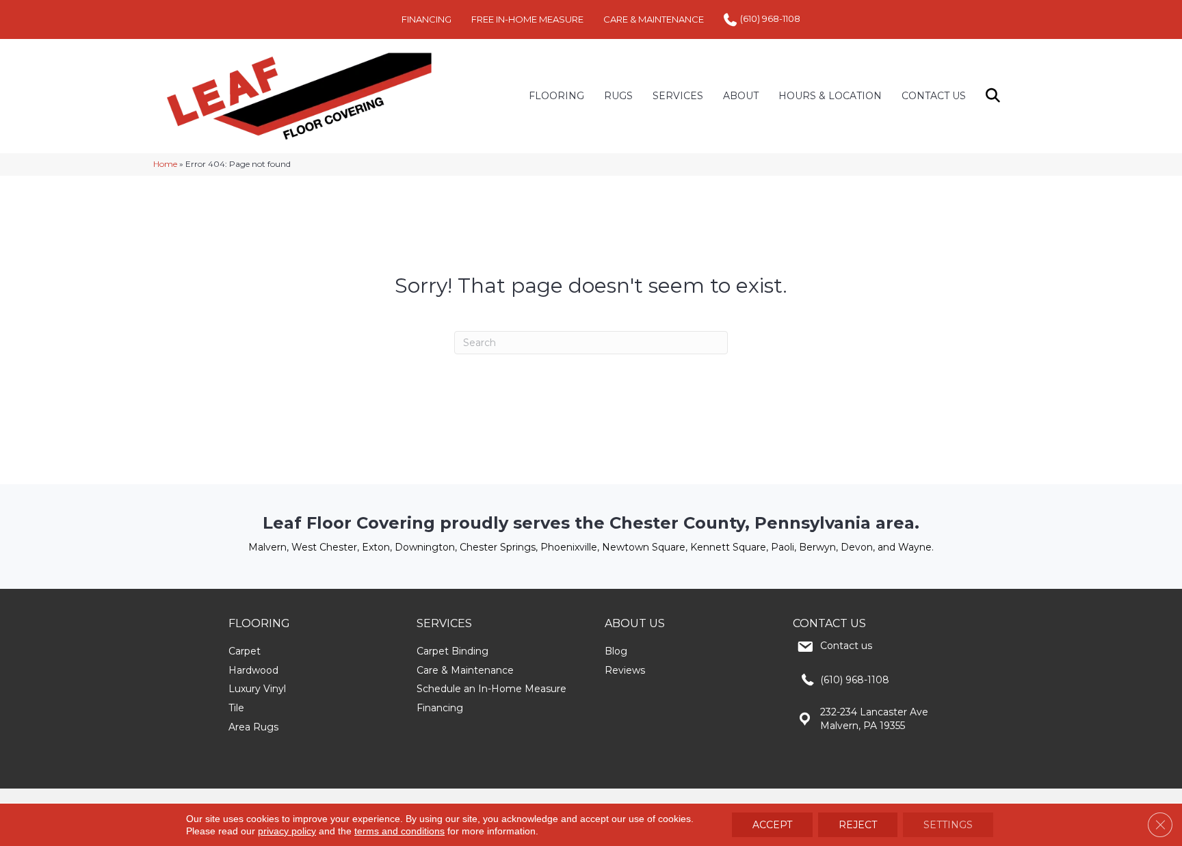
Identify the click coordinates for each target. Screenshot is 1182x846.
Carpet (244, 651)
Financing (440, 708)
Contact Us (934, 96)
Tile (236, 708)
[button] (995, 96)
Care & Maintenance (465, 670)
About (741, 96)
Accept (772, 825)
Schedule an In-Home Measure (491, 689)
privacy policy (287, 830)
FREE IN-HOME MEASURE (527, 19)
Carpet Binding (452, 651)
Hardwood (253, 670)
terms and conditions (399, 830)
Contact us (846, 645)
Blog (616, 651)
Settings (948, 825)
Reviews (625, 670)
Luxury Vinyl (257, 689)
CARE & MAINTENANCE (653, 19)
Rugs (618, 96)
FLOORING (556, 96)
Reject (858, 825)
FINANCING (426, 19)
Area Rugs (253, 727)
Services (678, 96)
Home (165, 164)
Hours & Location (830, 96)
